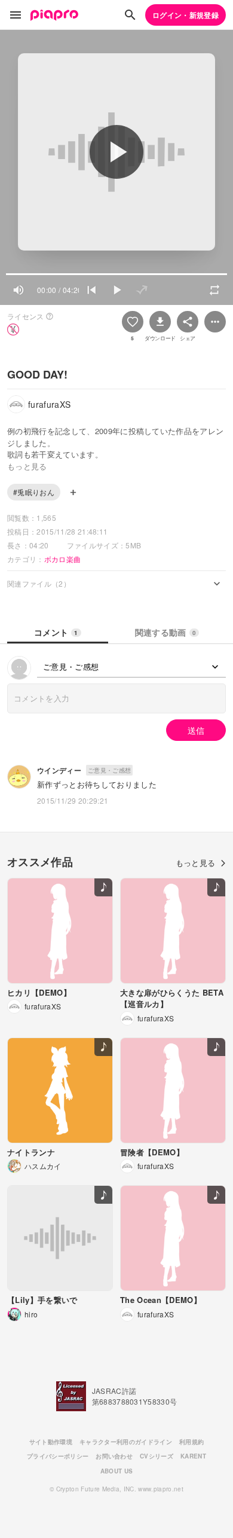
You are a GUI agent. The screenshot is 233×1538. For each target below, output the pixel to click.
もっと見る (196, 862)
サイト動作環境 (50, 1442)
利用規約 (191, 1442)
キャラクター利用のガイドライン (125, 1442)
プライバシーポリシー (57, 1456)
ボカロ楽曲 (62, 559)
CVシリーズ (156, 1456)
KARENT (193, 1456)
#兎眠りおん (33, 492)
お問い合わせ (114, 1456)
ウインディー (59, 770)
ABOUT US (116, 1471)
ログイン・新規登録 (185, 15)
